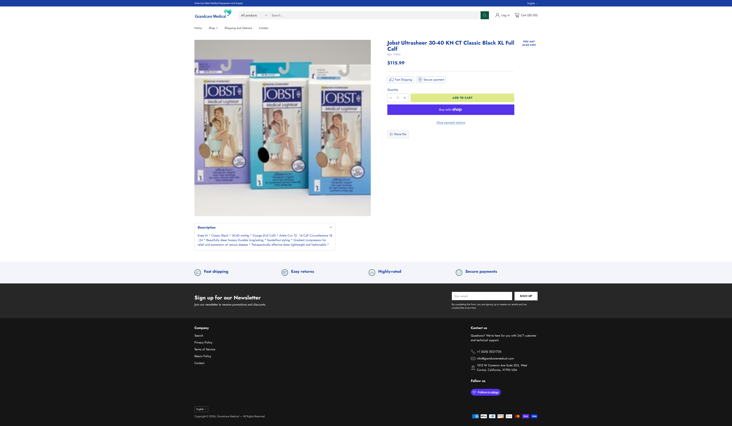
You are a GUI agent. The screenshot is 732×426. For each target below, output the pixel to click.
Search (198, 335)
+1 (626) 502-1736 (489, 351)
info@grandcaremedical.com (495, 358)
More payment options (451, 122)
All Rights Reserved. (254, 416)
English (531, 3)
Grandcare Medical (228, 416)
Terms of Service (204, 349)
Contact (199, 363)
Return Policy (202, 356)
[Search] (485, 15)
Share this (400, 134)
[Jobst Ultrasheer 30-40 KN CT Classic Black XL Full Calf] (282, 128)
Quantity (392, 89)
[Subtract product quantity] (391, 98)
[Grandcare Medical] (213, 15)
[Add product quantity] (404, 98)
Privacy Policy (203, 342)
